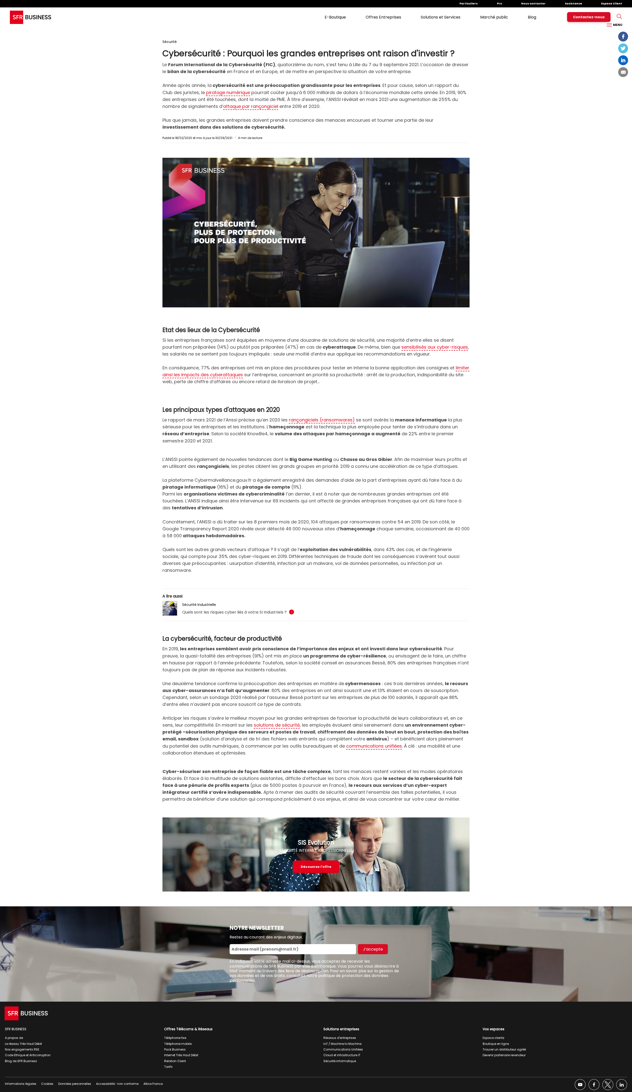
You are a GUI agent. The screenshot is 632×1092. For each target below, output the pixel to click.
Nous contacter (533, 3)
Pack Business (175, 1049)
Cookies (47, 1084)
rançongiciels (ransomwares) (322, 420)
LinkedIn (623, 60)
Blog (532, 17)
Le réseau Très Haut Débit (23, 1044)
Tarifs (168, 1067)
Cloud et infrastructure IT (341, 1055)
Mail (623, 72)
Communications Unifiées (343, 1049)
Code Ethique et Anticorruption (28, 1055)
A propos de (14, 1038)
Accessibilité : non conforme (117, 1084)
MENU (617, 25)
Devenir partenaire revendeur (504, 1055)
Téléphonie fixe (175, 1038)
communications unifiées (374, 746)
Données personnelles (74, 1084)
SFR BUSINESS (15, 1029)
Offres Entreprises (383, 17)
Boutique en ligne (496, 1044)
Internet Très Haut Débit (181, 1055)
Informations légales (20, 1084)
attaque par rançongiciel (250, 106)
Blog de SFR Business (21, 1061)
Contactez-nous (589, 17)
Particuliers (468, 3)
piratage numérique (228, 92)
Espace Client (611, 3)
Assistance (573, 3)
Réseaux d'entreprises (339, 1038)
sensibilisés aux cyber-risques (434, 347)
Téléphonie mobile (178, 1044)
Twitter (623, 48)
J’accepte (373, 949)
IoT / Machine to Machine (342, 1044)
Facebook (623, 36)
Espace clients (493, 1038)
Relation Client (175, 1061)
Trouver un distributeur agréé (504, 1049)
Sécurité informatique (339, 1061)
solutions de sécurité (277, 725)
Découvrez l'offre (316, 866)
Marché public (494, 17)
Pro (499, 3)
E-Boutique (335, 17)
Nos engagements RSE (22, 1049)
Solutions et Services (440, 17)
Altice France (153, 1084)
